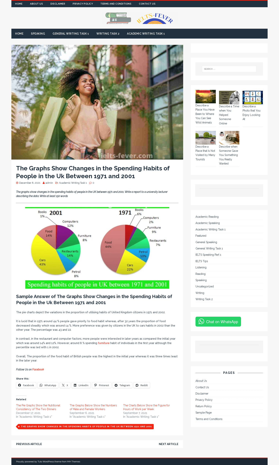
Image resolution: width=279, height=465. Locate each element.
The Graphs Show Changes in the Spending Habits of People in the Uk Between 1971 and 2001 (86, 426)
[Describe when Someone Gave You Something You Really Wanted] (229, 137)
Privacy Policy (83, 3)
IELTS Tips (201, 261)
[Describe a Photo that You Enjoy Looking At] (253, 97)
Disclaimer (57, 3)
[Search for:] (229, 69)
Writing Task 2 (107, 33)
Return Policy (203, 406)
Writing (199, 292)
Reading (200, 273)
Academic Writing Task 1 (146, 33)
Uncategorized (204, 286)
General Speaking (206, 242)
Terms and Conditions (115, 3)
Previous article (29, 444)
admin (49, 182)
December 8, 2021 (29, 182)
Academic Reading (207, 216)
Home (18, 3)
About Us (36, 3)
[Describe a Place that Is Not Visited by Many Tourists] (205, 137)
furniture (104, 343)
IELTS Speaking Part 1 (208, 254)
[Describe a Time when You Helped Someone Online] (229, 97)
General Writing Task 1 (71, 33)
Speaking (38, 33)
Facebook (38, 369)
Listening (200, 267)
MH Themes (73, 461)
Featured (200, 235)
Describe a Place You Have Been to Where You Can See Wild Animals (204, 114)
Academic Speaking (207, 223)
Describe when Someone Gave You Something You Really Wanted (228, 155)
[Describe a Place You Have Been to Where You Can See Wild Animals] (205, 96)
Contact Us (147, 3)
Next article (168, 444)
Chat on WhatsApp (222, 321)
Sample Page (203, 412)
